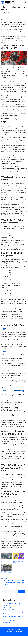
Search (5, 589)
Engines (5, 578)
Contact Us (13, 629)
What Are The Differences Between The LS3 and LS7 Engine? (18, 561)
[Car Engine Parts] (7, 2)
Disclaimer (20, 629)
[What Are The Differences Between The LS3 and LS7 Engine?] (18, 556)
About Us (8, 629)
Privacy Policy (9, 631)
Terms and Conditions (17, 631)
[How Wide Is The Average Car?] (6, 556)
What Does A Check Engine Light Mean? (14, 580)
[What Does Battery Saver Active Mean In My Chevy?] (6, 567)
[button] (22, 2)
